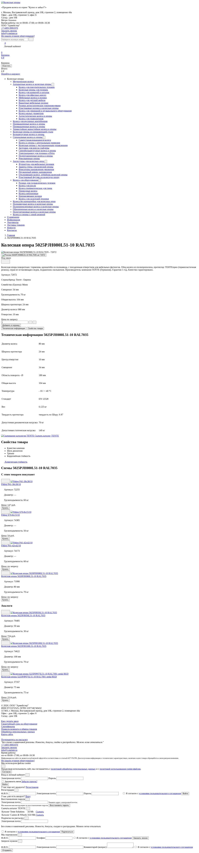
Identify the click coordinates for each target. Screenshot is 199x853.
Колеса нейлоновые (28, 193)
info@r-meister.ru (9, 33)
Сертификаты (8, 726)
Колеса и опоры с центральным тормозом (39, 142)
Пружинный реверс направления (35, 172)
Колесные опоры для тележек (33, 90)
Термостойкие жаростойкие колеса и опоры (34, 129)
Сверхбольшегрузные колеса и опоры (37, 150)
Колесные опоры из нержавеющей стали (33, 132)
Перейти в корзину (10, 74)
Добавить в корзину (11, 325)
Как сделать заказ (10, 721)
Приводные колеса (28, 191)
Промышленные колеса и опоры (29, 124)
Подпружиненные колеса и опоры (36, 156)
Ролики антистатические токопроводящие (40, 105)
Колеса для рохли (27, 185)
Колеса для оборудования (26, 180)
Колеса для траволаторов (31, 118)
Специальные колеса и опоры (28, 137)
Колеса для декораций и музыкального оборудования (45, 111)
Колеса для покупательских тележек (37, 87)
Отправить (7, 850)
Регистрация (32, 787)
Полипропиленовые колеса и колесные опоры (36, 206)
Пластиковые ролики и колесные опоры (39, 108)
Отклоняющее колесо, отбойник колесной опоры (43, 174)
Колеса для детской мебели (32, 100)
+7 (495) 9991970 (9, 28)
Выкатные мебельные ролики (33, 103)
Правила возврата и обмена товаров (19, 729)
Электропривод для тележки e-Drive (37, 153)
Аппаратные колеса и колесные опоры (32, 84)
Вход (27, 796)
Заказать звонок (9, 747)
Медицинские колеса (23, 81)
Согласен (6, 772)
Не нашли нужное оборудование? (18, 36)
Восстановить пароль (59, 805)
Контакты (12, 230)
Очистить (6, 66)
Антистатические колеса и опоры (35, 116)
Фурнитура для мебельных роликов (36, 164)
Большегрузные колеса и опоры (28, 134)
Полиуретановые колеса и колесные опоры (34, 212)
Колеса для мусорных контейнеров (30, 121)
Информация (13, 220)
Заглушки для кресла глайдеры (34, 148)
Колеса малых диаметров (31, 113)
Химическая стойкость (15, 462)
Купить (5, 508)
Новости (11, 227)
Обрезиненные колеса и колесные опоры (33, 209)
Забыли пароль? (29, 781)
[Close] (27, 774)
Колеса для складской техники (34, 198)
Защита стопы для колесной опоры (36, 167)
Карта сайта (7, 734)
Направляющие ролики (30, 196)
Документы (13, 222)
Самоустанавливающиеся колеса (35, 140)
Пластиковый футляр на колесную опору (39, 177)
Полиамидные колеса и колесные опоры (33, 204)
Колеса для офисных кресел (32, 95)
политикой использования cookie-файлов (120, 769)
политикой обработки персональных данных (73, 769)
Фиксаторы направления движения (36, 169)
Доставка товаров (16, 225)
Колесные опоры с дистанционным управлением (43, 145)
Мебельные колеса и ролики (33, 97)
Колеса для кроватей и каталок (34, 92)
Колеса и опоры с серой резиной (29, 214)
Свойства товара (35, 328)
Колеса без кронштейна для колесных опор (34, 201)
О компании (13, 217)
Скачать (40, 811)
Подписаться (67, 832)
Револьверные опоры (29, 158)
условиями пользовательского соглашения (160, 793)
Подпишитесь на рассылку (14, 739)
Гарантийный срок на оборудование (19, 724)
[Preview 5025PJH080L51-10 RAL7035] (23, 255)
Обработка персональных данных (18, 731)
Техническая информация (13, 328)
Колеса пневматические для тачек (35, 188)
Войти (5, 784)
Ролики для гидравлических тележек (37, 183)
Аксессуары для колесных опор (29, 161)
